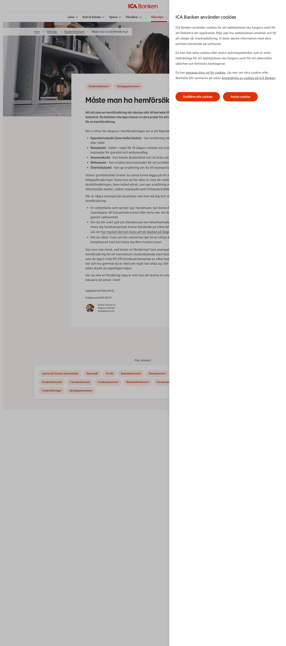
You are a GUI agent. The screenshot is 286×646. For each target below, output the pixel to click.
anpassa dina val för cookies (205, 72)
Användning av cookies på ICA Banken (248, 78)
